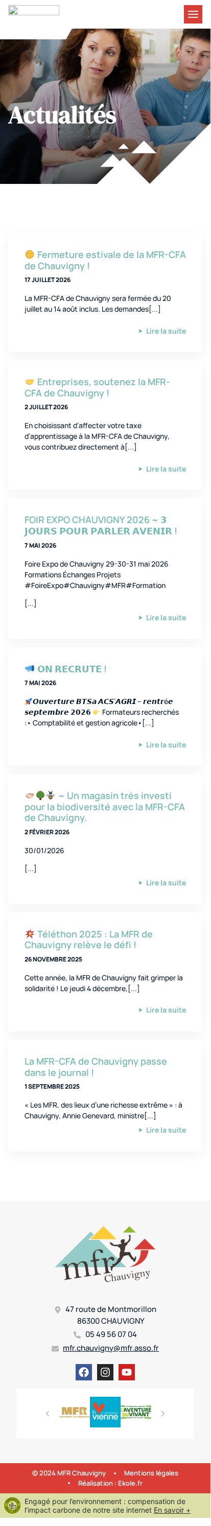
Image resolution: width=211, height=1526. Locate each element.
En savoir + (172, 1510)
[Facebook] (84, 1372)
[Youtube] (127, 1372)
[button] (47, 1413)
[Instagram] (105, 1372)
